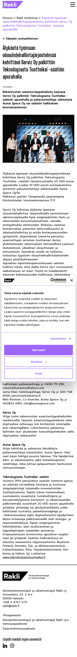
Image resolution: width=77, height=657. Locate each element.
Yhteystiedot (12, 615)
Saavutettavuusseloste (19, 628)
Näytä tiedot (58, 338)
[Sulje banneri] (71, 280)
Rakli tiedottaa (27, 18)
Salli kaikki (38, 349)
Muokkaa (36, 361)
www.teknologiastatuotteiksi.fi (24, 557)
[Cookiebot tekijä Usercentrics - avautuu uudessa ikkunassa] (50, 280)
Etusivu (8, 18)
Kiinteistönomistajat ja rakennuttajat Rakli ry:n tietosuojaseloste (36, 622)
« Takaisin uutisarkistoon (20, 39)
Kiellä (38, 373)
